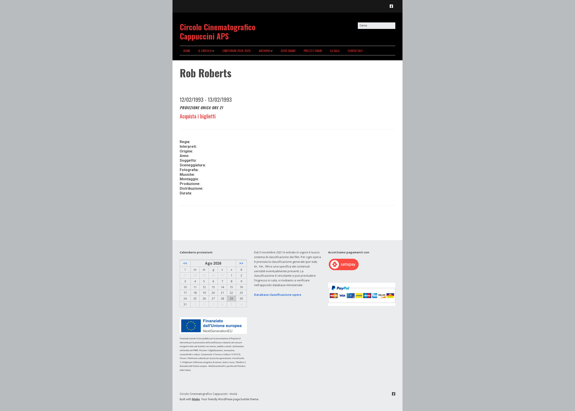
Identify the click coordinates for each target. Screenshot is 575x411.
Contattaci (355, 50)
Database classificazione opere (277, 295)
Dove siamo (288, 50)
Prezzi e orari (313, 50)
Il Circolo (205, 50)
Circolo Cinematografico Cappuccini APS (217, 31)
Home (186, 50)
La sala (335, 50)
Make (196, 399)
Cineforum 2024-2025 (236, 50)
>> (241, 263)
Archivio (264, 50)
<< (185, 263)
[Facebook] (392, 6)
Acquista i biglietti (198, 116)
